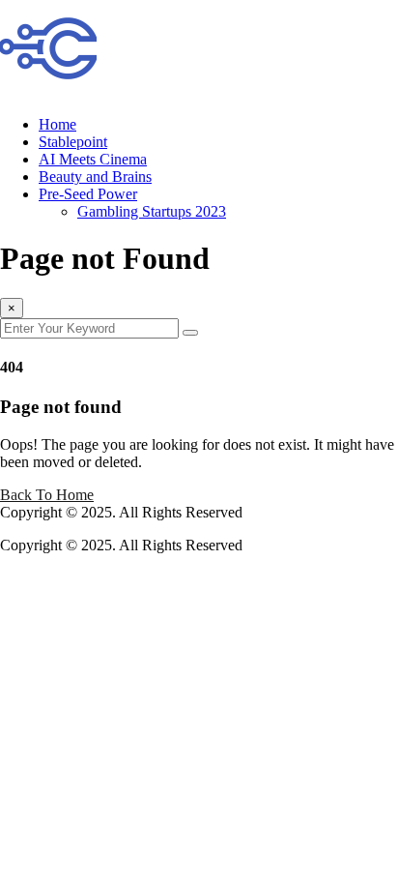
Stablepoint (73, 141)
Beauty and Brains (95, 176)
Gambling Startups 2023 (151, 211)
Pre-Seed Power (88, 194)
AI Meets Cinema (93, 159)
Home (57, 124)
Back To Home (47, 495)
